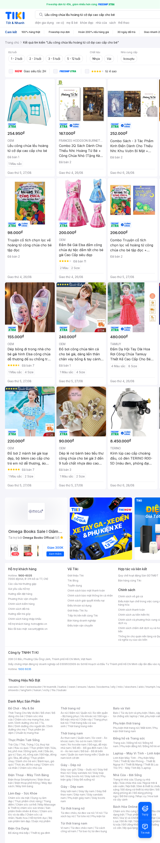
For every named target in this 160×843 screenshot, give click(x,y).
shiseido (13, 690)
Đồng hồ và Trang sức (129, 738)
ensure (82, 686)
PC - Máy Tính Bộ (129, 767)
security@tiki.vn (38, 628)
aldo (141, 686)
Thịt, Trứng (26, 744)
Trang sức (119, 742)
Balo (116, 712)
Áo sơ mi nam (84, 741)
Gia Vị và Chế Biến (131, 817)
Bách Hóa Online (125, 806)
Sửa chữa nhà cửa (130, 782)
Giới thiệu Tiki (76, 575)
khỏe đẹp (86, 22)
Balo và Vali (121, 708)
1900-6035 (25, 575)
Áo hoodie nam (77, 744)
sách (112, 22)
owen (72, 686)
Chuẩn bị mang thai (27, 732)
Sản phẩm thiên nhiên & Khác (29, 809)
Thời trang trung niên (80, 726)
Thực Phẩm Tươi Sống (24, 740)
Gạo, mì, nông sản (27, 754)
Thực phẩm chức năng (28, 801)
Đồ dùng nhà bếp (18, 832)
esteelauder (34, 686)
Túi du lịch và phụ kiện (134, 712)
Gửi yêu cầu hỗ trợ (19, 588)
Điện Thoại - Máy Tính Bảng (28, 775)
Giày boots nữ (74, 776)
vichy (46, 690)
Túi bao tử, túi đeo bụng (92, 831)
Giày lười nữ (92, 776)
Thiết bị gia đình (40, 832)
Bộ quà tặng (130, 827)
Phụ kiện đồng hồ (130, 746)
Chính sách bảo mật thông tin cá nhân (90, 595)
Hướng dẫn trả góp (19, 613)
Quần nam (84, 737)
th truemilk (50, 686)
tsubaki (62, 690)
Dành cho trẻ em (26, 761)
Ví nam (65, 827)
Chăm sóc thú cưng (124, 811)
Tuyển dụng (75, 585)
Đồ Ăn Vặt (126, 821)
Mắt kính (146, 727)
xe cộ (60, 22)
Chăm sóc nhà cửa (31, 767)
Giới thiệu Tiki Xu (78, 610)
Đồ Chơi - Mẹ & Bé (21, 708)
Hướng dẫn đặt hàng (20, 593)
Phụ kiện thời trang (126, 723)
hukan (37, 690)
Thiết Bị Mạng (133, 764)
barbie (62, 686)
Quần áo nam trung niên (82, 754)
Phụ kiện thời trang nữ (126, 727)
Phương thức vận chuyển (23, 598)
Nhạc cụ (141, 796)
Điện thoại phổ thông (27, 782)
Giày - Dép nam (72, 786)
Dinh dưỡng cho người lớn (30, 726)
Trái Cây (13, 744)
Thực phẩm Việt (39, 747)
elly (113, 686)
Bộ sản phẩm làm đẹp (30, 819)
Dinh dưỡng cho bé (26, 722)
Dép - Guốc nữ (87, 769)
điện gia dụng (44, 22)
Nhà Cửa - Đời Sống (127, 775)
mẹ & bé (72, 22)
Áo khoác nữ (88, 716)
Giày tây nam (86, 791)
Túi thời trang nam (74, 823)
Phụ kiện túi (98, 816)
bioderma (103, 686)
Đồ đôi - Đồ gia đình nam (87, 747)
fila (53, 690)
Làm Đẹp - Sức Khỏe (22, 793)
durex (91, 686)
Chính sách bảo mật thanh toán (86, 590)
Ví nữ (99, 812)
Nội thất (130, 786)
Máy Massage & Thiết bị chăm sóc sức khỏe (32, 806)
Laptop (146, 767)
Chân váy (86, 719)
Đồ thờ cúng (127, 796)
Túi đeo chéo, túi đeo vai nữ (77, 812)
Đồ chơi (45, 712)
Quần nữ (86, 712)
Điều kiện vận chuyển (80, 625)
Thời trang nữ (70, 708)
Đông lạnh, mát (33, 751)
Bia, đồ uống (21, 757)
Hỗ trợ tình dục (38, 817)
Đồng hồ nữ (134, 742)
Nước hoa (22, 817)
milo (120, 686)
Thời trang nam (72, 733)
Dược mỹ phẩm (41, 821)
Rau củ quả (21, 747)
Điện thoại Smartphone (22, 779)
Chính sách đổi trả (18, 608)
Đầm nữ (74, 712)
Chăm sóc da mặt (18, 797)
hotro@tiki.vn (39, 623)
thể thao (123, 22)
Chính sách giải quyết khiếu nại (86, 600)
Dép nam (79, 794)
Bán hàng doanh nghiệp (82, 620)
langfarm (26, 690)
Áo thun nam (68, 737)
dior (22, 686)
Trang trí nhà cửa (123, 779)
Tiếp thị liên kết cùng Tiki (83, 615)
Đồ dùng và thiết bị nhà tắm (137, 789)
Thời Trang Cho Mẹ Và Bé (23, 712)
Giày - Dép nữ (71, 765)
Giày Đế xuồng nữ (84, 779)
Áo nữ (64, 712)
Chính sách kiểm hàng (21, 603)
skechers (130, 686)
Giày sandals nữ (81, 772)
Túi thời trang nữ (73, 808)
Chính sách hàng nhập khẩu (24, 618)
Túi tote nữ (82, 816)
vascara (13, 686)
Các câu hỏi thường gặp (22, 583)
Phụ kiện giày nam (79, 797)
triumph (150, 686)
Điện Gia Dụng (18, 828)
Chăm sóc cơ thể (26, 804)
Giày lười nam (69, 791)
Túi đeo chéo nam (82, 827)
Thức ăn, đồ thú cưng (27, 764)
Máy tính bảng (24, 786)
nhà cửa (101, 22)
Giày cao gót (68, 769)
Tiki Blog (73, 580)
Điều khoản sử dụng (79, 605)
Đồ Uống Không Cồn (134, 824)
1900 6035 (24, 669)
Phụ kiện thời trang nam (135, 729)
